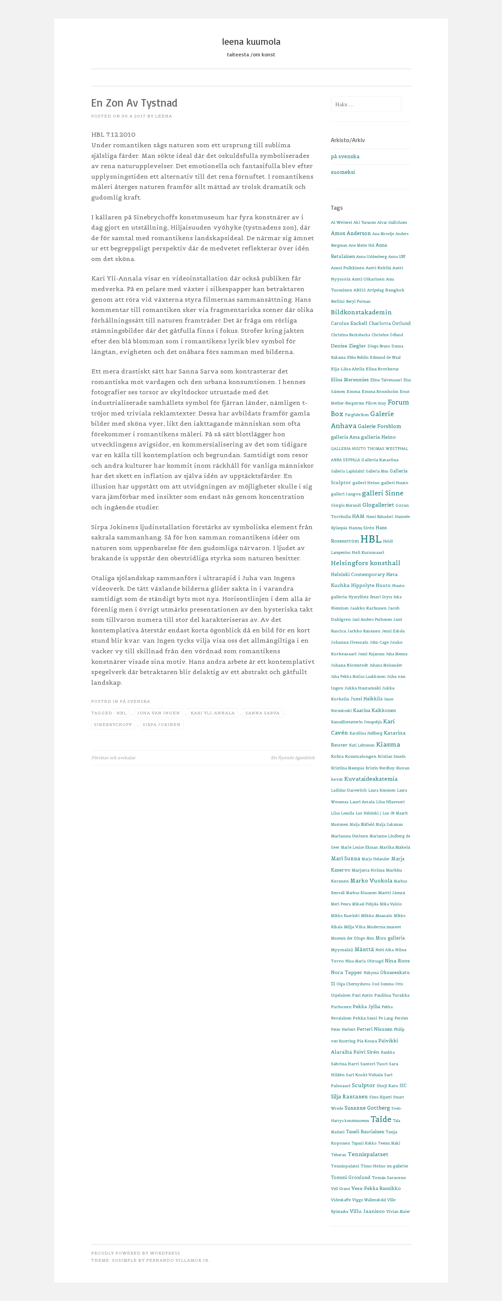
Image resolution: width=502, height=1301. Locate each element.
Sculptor (363, 1085)
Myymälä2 (342, 949)
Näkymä (371, 972)
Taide (381, 1119)
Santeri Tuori (374, 1063)
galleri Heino (366, 482)
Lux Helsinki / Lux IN (374, 813)
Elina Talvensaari (386, 380)
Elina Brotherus (382, 368)
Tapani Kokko (363, 1143)
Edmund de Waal (385, 357)
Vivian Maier (398, 1211)
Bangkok (394, 289)
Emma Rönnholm (380, 391)
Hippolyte (362, 585)
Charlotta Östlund (390, 323)
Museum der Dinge (348, 938)
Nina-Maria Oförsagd (364, 961)
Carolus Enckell (349, 323)
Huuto (383, 585)
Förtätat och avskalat (113, 757)
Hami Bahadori (379, 516)
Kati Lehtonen (362, 745)
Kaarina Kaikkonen (374, 710)
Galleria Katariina (380, 459)
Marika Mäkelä (394, 847)
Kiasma (388, 744)
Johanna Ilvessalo (349, 642)
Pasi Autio (362, 995)
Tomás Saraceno (389, 1177)
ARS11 (359, 289)
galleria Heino (378, 437)
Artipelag (375, 290)
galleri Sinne (382, 493)
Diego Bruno (378, 346)
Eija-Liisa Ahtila (347, 368)
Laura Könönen (381, 790)
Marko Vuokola (371, 880)
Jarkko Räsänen (363, 630)
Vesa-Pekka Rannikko (376, 1188)
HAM (358, 516)
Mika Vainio (391, 904)
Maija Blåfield (362, 824)
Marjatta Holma (368, 870)
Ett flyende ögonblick (293, 757)
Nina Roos (397, 961)
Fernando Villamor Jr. (178, 1260)
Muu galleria (390, 938)
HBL (121, 712)
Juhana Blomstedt (349, 665)
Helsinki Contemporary (358, 574)
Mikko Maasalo (376, 915)
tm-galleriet (397, 1166)
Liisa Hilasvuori (390, 801)
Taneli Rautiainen (365, 1132)
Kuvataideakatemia (371, 778)
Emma (353, 391)
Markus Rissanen (361, 892)
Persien (401, 1018)
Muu (370, 938)
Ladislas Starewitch (349, 790)
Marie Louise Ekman (359, 847)
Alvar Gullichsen (392, 222)
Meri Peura (341, 904)
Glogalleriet (378, 505)
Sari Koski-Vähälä (364, 1074)
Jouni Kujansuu (371, 654)
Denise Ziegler (348, 346)
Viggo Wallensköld (369, 1199)
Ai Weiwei (341, 222)
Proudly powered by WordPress (135, 1253)
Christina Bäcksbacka (350, 334)
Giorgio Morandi (346, 505)
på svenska (135, 701)
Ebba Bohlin (357, 357)
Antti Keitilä (378, 267)
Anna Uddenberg (371, 256)
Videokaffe (341, 1199)
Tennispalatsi (345, 1165)
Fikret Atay (375, 403)
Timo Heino (373, 1165)
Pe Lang (385, 1018)
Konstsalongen (360, 756)
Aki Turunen (364, 222)
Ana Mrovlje (383, 233)
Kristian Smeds (391, 756)
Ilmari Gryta (381, 596)
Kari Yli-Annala (213, 712)
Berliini (338, 301)
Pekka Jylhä (366, 1007)
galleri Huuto (394, 482)
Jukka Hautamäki (363, 687)
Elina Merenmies (350, 380)
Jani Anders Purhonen (372, 619)
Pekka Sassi (365, 1018)
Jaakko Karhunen (368, 608)
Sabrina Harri (345, 1063)
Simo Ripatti (380, 1097)
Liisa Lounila (342, 813)
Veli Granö (340, 1188)
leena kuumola (251, 41)
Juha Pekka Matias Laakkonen (358, 676)
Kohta (337, 756)
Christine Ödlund (387, 334)
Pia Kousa (367, 1040)
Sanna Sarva (263, 712)
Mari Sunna (345, 858)
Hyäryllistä (358, 596)
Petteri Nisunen (374, 1029)
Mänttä (364, 949)
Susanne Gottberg (367, 1108)
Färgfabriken (357, 414)
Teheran (338, 1154)
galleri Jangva (346, 493)
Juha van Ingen (158, 712)
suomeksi (343, 172)
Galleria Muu (377, 471)
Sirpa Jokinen (162, 724)
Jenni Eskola (393, 631)
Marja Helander (376, 859)
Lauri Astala (362, 801)
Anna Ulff (396, 256)
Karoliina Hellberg (365, 733)
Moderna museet (384, 926)
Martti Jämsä (391, 892)
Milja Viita (354, 926)
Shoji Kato (387, 1085)
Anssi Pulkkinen (347, 267)
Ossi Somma (383, 984)
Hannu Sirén (361, 527)
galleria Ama (345, 437)
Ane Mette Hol (361, 245)
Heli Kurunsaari (368, 552)
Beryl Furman (358, 301)
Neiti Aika (384, 949)
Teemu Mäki (389, 1143)
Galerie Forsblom (379, 426)
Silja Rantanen (349, 1096)
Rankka (388, 1052)
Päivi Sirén (366, 1052)
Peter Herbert (343, 1029)
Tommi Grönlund (351, 1177)
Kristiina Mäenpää (347, 768)
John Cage (379, 642)
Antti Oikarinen (368, 279)
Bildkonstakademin (361, 312)
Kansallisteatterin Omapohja (356, 722)
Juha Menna (396, 654)
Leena (163, 116)
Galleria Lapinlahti (347, 471)
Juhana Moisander (385, 665)
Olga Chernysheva (353, 984)
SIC (403, 1085)
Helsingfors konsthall (366, 563)
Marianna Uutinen (349, 835)
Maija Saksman (389, 824)
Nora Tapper (346, 972)
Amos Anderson (351, 233)
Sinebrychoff (113, 724)
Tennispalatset (368, 1154)
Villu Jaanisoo (367, 1211)
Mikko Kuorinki (345, 915)
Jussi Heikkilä (366, 699)
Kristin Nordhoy (380, 768)
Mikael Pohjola (365, 904)
